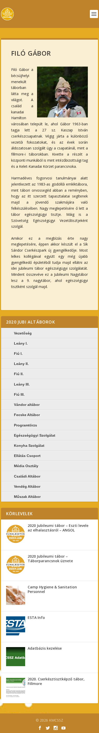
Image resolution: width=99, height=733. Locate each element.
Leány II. (21, 364)
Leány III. (22, 384)
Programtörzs (25, 425)
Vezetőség (23, 333)
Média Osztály (26, 466)
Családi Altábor (27, 476)
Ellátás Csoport (27, 456)
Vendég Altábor (27, 486)
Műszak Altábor (27, 497)
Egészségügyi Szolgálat (34, 435)
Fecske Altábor (27, 415)
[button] (62, 92)
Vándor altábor (27, 405)
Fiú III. (19, 394)
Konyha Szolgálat (29, 446)
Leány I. (21, 343)
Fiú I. (18, 354)
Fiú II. (19, 374)
